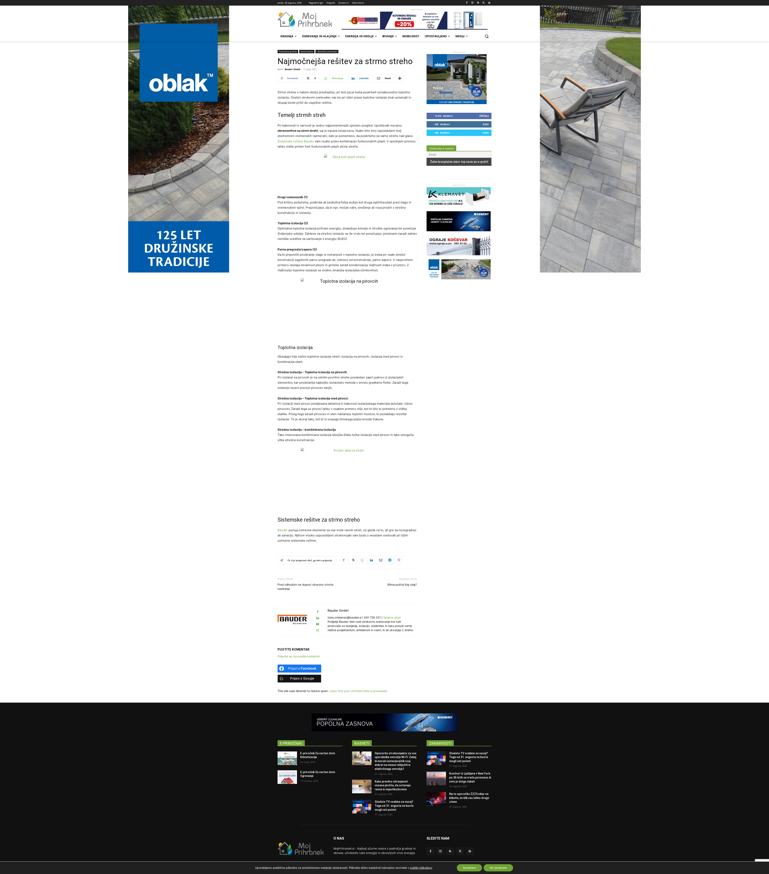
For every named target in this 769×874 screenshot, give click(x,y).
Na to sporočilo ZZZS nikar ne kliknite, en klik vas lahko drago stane (469, 797)
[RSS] (478, 3)
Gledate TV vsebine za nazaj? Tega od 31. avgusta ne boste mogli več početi (394, 805)
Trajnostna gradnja (288, 51)
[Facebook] (467, 3)
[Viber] (399, 560)
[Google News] (489, 3)
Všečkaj (484, 115)
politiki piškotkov (421, 867)
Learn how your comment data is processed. (358, 691)
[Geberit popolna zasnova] (459, 233)
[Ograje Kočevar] (459, 257)
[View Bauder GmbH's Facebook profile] (318, 612)
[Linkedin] (371, 560)
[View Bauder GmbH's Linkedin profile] (318, 618)
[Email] (380, 560)
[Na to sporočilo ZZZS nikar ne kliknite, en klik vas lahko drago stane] (436, 799)
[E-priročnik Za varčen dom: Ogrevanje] (287, 777)
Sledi (486, 124)
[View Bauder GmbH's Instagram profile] (318, 630)
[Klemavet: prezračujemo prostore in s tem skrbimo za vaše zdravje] (459, 209)
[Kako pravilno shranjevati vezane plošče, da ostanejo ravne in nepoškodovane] (361, 786)
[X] (483, 3)
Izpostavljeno (306, 51)
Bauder (283, 530)
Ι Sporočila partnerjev (327, 51)
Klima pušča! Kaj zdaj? (402, 584)
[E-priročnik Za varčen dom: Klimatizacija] (287, 758)
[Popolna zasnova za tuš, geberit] (384, 722)
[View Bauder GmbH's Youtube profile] (318, 624)
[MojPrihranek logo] (310, 19)
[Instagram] (472, 3)
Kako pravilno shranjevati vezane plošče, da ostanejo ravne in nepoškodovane (393, 785)
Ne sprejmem (498, 867)
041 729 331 (372, 617)
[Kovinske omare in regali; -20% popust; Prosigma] (416, 21)
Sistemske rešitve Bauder (296, 141)
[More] (400, 78)
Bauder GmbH (292, 69)
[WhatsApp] (362, 560)
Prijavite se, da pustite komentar (299, 656)
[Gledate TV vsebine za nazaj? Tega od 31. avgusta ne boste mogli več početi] (361, 807)
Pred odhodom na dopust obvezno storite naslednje (305, 587)
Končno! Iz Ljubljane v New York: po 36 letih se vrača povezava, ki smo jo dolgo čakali (470, 777)
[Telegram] (390, 560)
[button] (486, 36)
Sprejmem (469, 867)
